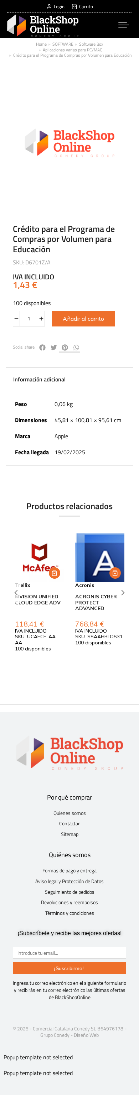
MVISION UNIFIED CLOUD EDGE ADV (38, 599)
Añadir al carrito (83, 318)
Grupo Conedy (55, 1035)
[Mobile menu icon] (123, 25)
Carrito (86, 6)
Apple (61, 436)
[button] (54, 573)
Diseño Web (86, 1035)
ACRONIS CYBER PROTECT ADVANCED (96, 602)
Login (59, 6)
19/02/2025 (70, 452)
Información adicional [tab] (39, 379)
